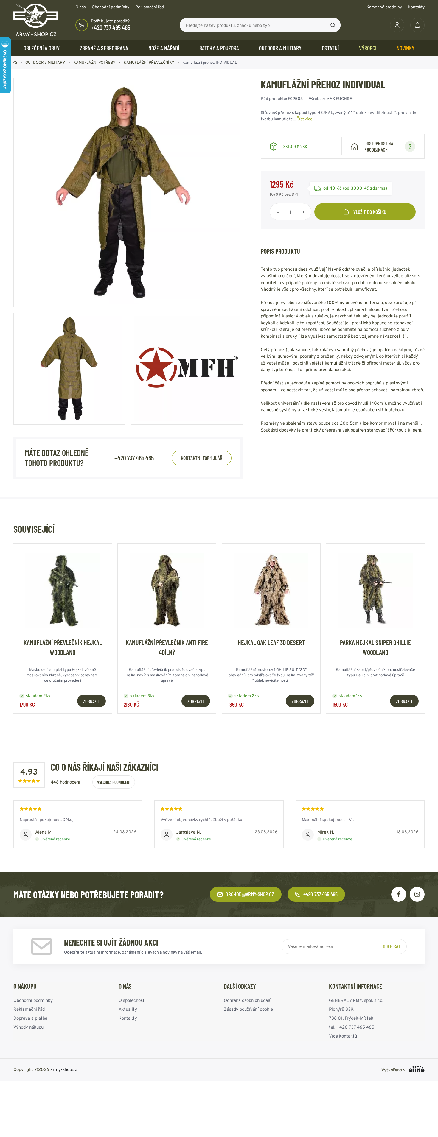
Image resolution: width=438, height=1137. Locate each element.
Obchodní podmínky (110, 6)
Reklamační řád (149, 6)
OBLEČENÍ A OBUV (42, 48)
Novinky (405, 48)
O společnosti (132, 1000)
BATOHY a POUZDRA (219, 48)
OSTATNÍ (330, 48)
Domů (15, 62)
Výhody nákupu (28, 1026)
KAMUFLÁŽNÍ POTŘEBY (94, 62)
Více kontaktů (343, 1035)
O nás (80, 6)
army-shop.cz (63, 1069)
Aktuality (128, 1009)
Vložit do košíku (369, 211)
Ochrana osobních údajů (247, 1000)
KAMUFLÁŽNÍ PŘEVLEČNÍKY (149, 62)
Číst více (304, 118)
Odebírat (391, 946)
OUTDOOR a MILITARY (280, 48)
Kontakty (416, 6)
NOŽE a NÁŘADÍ (163, 48)
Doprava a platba (30, 1018)
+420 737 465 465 (110, 27)
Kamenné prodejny (384, 6)
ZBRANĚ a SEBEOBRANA (104, 48)
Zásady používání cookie (248, 1009)
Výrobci (367, 48)
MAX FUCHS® (339, 98)
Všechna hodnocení (113, 782)
